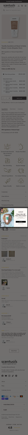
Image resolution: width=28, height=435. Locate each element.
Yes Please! (20, 221)
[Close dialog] (26, 208)
